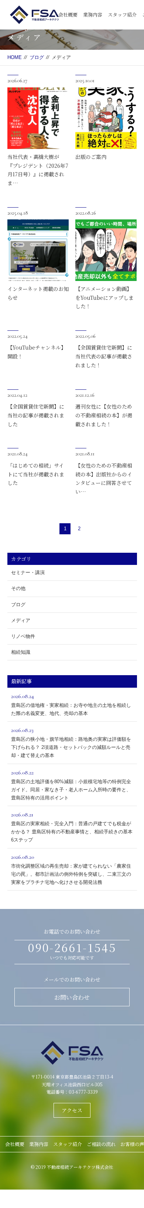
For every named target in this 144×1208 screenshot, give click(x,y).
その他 (18, 588)
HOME (14, 57)
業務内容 (92, 14)
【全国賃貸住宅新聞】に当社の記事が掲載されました (35, 415)
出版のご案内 (90, 156)
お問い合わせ (72, 997)
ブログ (37, 57)
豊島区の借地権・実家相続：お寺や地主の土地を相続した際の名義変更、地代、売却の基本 (71, 704)
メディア (20, 620)
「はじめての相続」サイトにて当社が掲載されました (35, 474)
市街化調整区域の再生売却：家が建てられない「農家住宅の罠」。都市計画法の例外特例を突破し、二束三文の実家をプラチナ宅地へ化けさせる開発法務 (71, 869)
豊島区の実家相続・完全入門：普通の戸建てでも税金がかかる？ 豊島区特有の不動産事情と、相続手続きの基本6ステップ (72, 827)
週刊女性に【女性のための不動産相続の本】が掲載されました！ (103, 415)
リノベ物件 (23, 636)
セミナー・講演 (28, 572)
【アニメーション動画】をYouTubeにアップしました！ (104, 297)
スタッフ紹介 (122, 14)
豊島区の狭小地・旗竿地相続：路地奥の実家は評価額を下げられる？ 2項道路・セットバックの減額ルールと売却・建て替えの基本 (71, 742)
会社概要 (68, 14)
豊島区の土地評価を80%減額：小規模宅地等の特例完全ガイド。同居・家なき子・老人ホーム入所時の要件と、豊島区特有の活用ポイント (71, 785)
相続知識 (20, 652)
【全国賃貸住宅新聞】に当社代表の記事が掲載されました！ (103, 356)
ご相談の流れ (101, 1144)
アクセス (72, 1110)
